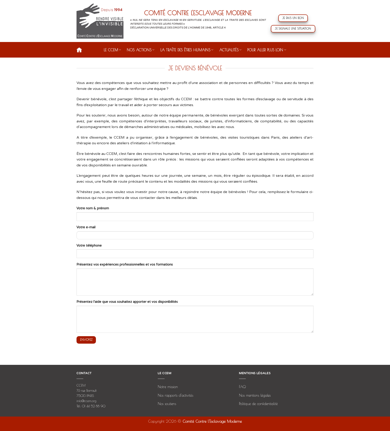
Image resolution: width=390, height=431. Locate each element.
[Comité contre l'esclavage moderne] (100, 21)
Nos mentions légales (255, 395)
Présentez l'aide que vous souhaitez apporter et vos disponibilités (127, 302)
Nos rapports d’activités (175, 395)
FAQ (242, 387)
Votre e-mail (86, 227)
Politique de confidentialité (258, 404)
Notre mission (168, 387)
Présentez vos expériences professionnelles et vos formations (125, 264)
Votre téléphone (89, 245)
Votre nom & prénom (93, 208)
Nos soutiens (167, 404)
